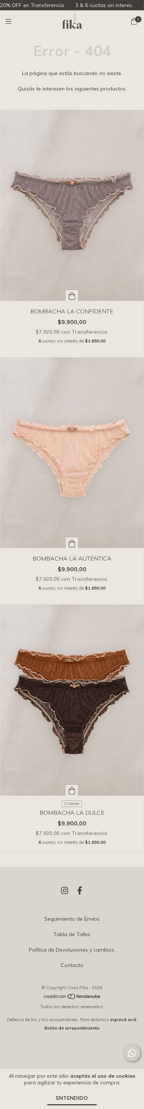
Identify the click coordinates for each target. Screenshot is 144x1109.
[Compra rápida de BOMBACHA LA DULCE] (72, 790)
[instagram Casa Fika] (65, 890)
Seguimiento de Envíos (72, 919)
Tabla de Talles (72, 934)
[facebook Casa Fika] (80, 890)
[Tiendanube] (72, 998)
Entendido (72, 1098)
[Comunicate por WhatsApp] (132, 1053)
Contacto (72, 965)
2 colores (71, 803)
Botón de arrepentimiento (72, 1028)
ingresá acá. (123, 1019)
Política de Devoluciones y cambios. (72, 949)
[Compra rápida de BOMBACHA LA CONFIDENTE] (72, 295)
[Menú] (13, 21)
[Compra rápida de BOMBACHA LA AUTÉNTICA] (72, 542)
